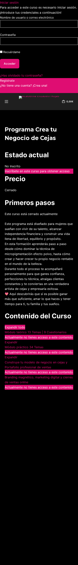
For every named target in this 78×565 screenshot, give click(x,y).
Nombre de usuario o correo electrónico (27, 17)
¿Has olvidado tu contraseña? (21, 75)
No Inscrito (12, 166)
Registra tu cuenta (13, 90)
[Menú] (6, 101)
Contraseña (8, 35)
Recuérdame (11, 52)
